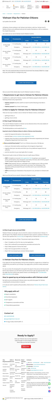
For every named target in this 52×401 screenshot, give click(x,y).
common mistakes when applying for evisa (23, 136)
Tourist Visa (17, 376)
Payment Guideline (23, 389)
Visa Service (8, 6)
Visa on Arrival (18, 373)
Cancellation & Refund (24, 381)
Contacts (29, 360)
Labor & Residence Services (30, 7)
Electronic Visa (17, 370)
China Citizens (6, 376)
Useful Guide (37, 6)
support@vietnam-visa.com (13, 319)
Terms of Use (23, 377)
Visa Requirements (6, 360)
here (25, 128)
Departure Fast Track (12, 369)
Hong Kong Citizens (5, 379)
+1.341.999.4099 (17, 1)
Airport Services (22, 6)
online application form (26, 158)
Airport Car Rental (12, 377)
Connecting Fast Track (12, 373)
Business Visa (18, 378)
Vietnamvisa (36, 366)
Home (4, 13)
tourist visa (20, 236)
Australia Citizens (4, 370)
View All (4, 385)
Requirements (17, 13)
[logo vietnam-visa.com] (3, 7)
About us (23, 365)
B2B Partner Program (23, 373)
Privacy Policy (22, 385)
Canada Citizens (6, 366)
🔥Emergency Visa (16, 7)
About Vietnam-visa (23, 361)
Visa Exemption (17, 381)
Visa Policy (17, 362)
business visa (44, 236)
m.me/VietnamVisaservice (39, 364)
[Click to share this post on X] (48, 22)
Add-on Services (12, 360)
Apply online (26, 346)
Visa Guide (9, 13)
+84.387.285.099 (27, 1)
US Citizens (5, 364)
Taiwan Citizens (6, 382)
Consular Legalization (12, 391)
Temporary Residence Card (12, 386)
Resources (17, 360)
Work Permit (11, 381)
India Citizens (5, 373)
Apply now (45, 7)
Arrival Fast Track (12, 365)
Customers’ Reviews (23, 369)
